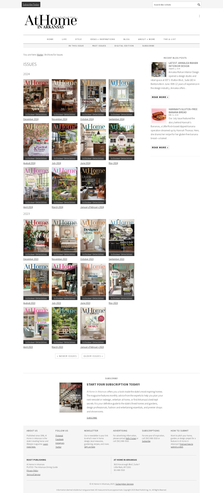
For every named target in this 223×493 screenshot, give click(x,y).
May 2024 (113, 163)
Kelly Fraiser (131, 438)
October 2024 (87, 119)
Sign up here (89, 446)
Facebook (60, 439)
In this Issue (29, 114)
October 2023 (87, 259)
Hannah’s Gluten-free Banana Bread (183, 110)
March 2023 (57, 347)
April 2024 (28, 207)
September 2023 (116, 259)
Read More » (160, 97)
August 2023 (29, 303)
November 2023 (59, 259)
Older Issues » (93, 356)
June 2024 (85, 163)
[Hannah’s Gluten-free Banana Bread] (160, 116)
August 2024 (29, 163)
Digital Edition (41, 114)
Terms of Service (33, 474)
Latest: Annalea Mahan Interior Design (183, 64)
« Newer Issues (67, 356)
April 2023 (28, 347)
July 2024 (56, 163)
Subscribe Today (31, 4)
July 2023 (56, 303)
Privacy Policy (32, 470)
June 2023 (85, 303)
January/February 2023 (92, 347)
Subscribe (92, 417)
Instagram (60, 443)
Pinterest (59, 435)
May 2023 (113, 303)
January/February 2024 (92, 207)
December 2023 (30, 259)
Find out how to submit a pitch (182, 445)
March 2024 (57, 207)
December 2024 (30, 119)
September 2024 (116, 119)
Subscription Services (125, 484)
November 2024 (59, 119)
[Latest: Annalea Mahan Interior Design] (160, 69)
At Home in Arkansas (51, 20)
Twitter (58, 447)
